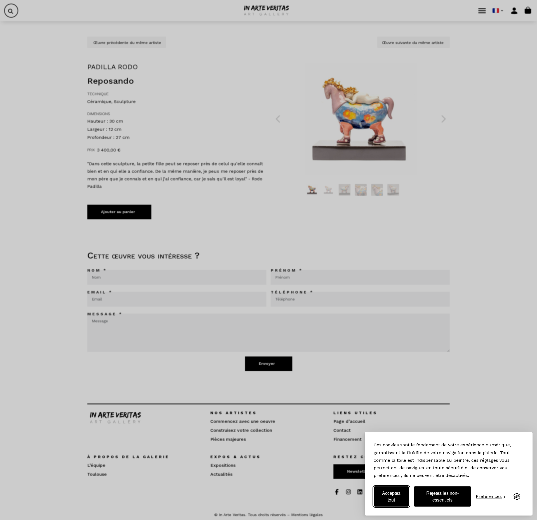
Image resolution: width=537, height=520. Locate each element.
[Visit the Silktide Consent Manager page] (517, 496)
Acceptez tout (391, 496)
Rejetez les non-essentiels (442, 496)
